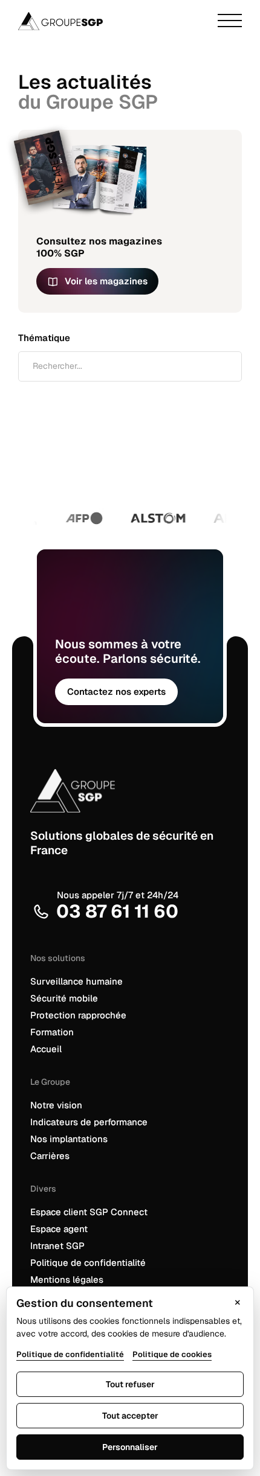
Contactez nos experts (116, 691)
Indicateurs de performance (89, 1122)
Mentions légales (66, 1279)
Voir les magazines (106, 281)
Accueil (46, 1049)
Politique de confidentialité (88, 1262)
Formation (52, 1032)
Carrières (50, 1155)
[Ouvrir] (230, 21)
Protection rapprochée (78, 1015)
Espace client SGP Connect (89, 1212)
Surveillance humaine (76, 981)
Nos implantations (69, 1139)
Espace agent (59, 1229)
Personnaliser (130, 1447)
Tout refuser (130, 1384)
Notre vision (56, 1105)
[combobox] (130, 366)
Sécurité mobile (64, 998)
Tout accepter (130, 1415)
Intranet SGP (57, 1245)
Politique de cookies (172, 1354)
